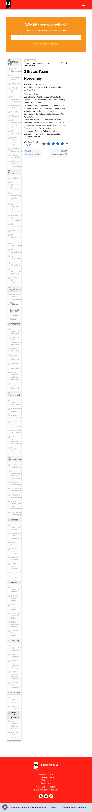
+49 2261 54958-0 (49, 787)
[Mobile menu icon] (83, 4)
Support (56, 44)
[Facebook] (41, 796)
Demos (49, 44)
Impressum (82, 807)
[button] (14, 62)
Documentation (39, 44)
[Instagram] (51, 796)
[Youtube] (46, 796)
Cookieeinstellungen (68, 807)
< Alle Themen (30, 61)
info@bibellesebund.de (49, 790)
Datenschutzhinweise (39, 807)
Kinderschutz (54, 807)
